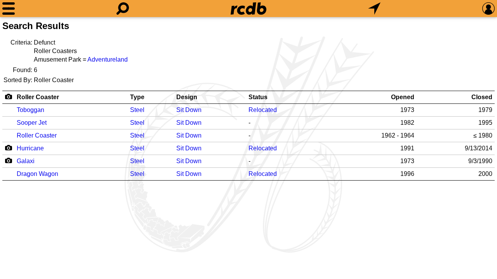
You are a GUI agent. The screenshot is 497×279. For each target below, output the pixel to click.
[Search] (122, 8)
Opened (402, 97)
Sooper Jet (32, 122)
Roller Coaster (38, 97)
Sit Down (189, 110)
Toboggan (30, 110)
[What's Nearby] (374, 8)
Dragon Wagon (37, 173)
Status (258, 97)
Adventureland (107, 59)
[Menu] (8, 8)
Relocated (262, 110)
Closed (481, 97)
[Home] (248, 8)
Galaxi (26, 161)
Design (186, 97)
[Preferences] (488, 8)
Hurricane (30, 148)
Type (137, 97)
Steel (137, 110)
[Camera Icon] (8, 147)
